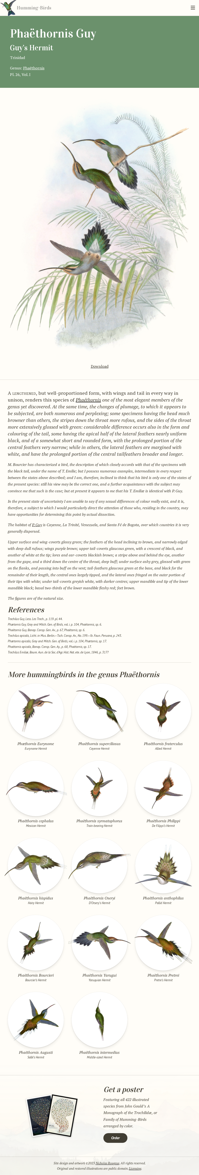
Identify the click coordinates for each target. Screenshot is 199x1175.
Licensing (135, 1169)
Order (115, 1137)
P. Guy (37, 524)
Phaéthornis (88, 400)
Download (99, 366)
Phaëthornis (33, 68)
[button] (193, 8)
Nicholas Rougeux (107, 1163)
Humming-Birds (34, 8)
